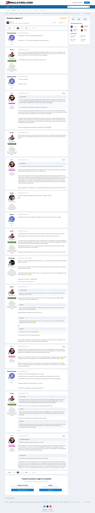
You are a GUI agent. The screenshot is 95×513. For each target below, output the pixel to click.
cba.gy (12, 193)
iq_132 (11, 49)
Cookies (50, 509)
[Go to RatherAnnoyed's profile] (12, 38)
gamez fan (86, 26)
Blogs (19, 10)
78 (12, 44)
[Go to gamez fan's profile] (82, 27)
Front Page (7, 10)
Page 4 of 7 (34, 28)
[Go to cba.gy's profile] (12, 197)
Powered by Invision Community (47, 511)
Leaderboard (43, 10)
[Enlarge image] (46, 55)
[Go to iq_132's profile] (12, 54)
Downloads (24, 10)
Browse (8, 6)
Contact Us (45, 509)
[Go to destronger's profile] (12, 263)
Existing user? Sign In (77, 2)
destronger (11, 258)
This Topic (83, 6)
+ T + (12, 21)
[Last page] (29, 28)
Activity (13, 6)
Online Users (35, 10)
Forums (13, 10)
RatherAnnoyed (11, 33)
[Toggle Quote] (20, 96)
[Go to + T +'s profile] (7, 22)
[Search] (88, 7)
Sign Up (86, 2)
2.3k (12, 63)
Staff (30, 10)
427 (12, 269)
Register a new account (22, 489)
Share (54, 22)
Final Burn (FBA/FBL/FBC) (24, 23)
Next (26, 28)
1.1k (12, 105)
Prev (10, 28)
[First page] (7, 28)
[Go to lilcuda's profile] (12, 219)
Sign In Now (50, 489)
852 (12, 204)
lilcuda (12, 214)
